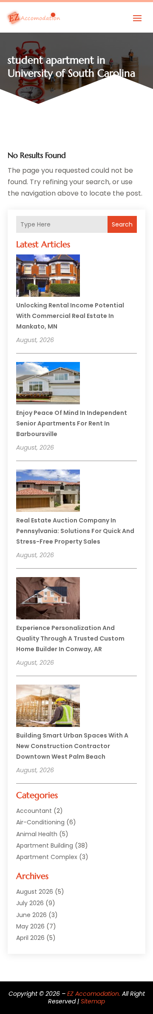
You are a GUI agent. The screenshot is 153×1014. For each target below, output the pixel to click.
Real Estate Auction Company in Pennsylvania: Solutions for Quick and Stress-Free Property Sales (75, 531)
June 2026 (31, 915)
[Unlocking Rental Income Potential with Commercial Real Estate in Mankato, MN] (48, 276)
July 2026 (30, 903)
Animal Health (36, 834)
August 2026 (34, 891)
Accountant (34, 811)
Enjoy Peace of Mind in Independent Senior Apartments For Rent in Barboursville (71, 423)
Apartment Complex (46, 857)
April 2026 (30, 938)
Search (122, 224)
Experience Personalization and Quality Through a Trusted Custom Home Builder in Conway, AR (70, 638)
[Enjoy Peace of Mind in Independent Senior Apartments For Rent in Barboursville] (48, 384)
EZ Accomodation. (93, 993)
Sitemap (93, 1001)
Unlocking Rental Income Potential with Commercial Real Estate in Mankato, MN (70, 316)
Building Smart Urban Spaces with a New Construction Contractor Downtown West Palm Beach (72, 746)
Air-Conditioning (40, 822)
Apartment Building (44, 845)
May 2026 (30, 926)
